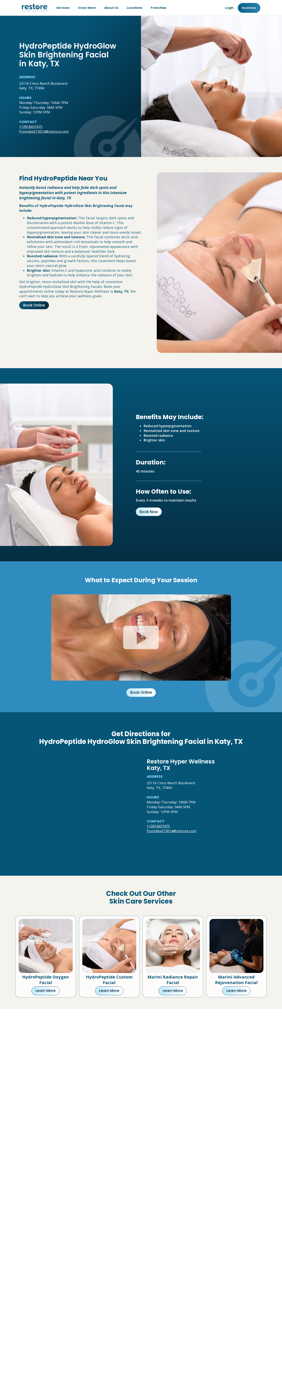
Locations (134, 8)
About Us (111, 8)
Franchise (158, 8)
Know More (87, 8)
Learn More (45, 990)
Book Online (34, 305)
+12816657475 (30, 126)
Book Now (149, 511)
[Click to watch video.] (141, 637)
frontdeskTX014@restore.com (44, 131)
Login (229, 8)
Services (63, 8)
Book (249, 8)
